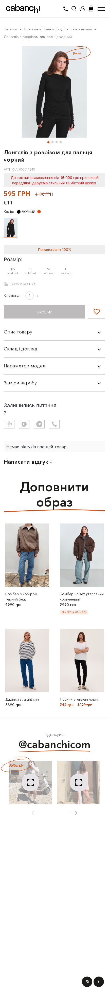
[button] (48, 142)
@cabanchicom (54, 744)
